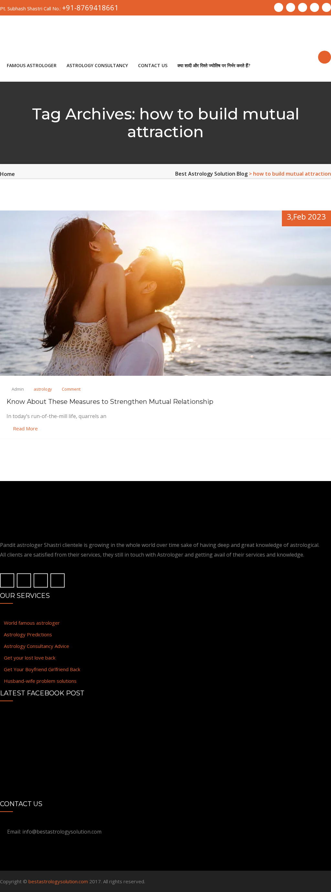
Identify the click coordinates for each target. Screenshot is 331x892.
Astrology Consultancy (97, 65)
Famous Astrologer (32, 65)
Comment (71, 389)
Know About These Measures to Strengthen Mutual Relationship (109, 401)
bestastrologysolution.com (58, 881)
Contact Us (152, 65)
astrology (43, 389)
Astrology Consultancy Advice (36, 646)
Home (7, 174)
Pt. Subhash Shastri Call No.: (59, 7)
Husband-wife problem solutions (40, 681)
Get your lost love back (29, 657)
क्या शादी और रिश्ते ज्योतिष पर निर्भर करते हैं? (213, 65)
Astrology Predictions (28, 634)
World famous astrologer (32, 623)
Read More (25, 428)
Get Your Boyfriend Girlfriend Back (42, 669)
